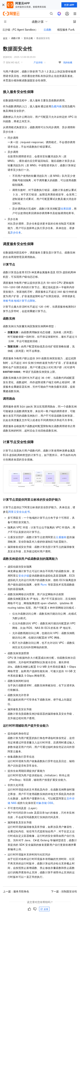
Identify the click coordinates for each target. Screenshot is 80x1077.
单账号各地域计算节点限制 (19, 300)
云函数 (47, 29)
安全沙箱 (23, 575)
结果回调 (65, 208)
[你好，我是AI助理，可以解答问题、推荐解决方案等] (59, 14)
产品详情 (38, 62)
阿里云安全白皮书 (19, 511)
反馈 (46, 909)
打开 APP (69, 5)
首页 (5, 38)
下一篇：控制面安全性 (64, 891)
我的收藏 (67, 62)
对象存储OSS (44, 803)
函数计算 (15, 38)
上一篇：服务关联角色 (16, 891)
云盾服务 (61, 537)
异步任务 (15, 232)
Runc (44, 584)
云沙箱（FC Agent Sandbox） (20, 29)
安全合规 (28, 38)
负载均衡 (56, 106)
